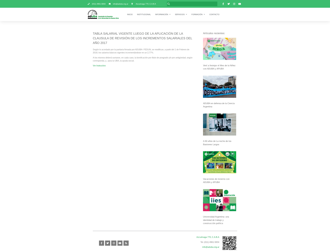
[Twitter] (107, 243)
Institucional (144, 14)
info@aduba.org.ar (210, 247)
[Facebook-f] (101, 243)
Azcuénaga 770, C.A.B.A (207, 237)
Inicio (130, 14)
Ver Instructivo (99, 66)
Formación (197, 14)
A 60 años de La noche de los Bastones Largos (217, 143)
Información (161, 14)
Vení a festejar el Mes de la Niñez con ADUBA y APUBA (219, 67)
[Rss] (126, 243)
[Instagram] (113, 243)
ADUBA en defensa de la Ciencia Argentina (219, 105)
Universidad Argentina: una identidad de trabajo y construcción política (216, 220)
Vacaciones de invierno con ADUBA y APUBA (216, 181)
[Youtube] (120, 243)
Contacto (214, 14)
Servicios (180, 14)
